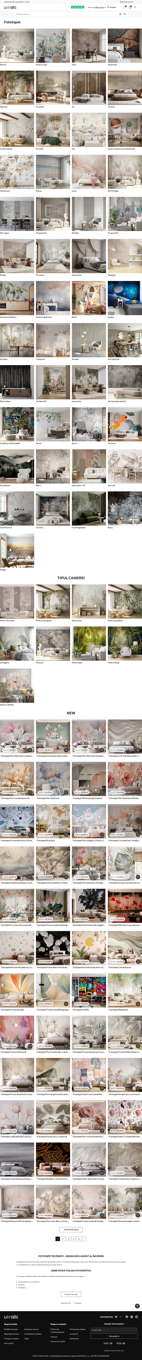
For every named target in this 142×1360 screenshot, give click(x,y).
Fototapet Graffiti (81, 1009)
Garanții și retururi (31, 1329)
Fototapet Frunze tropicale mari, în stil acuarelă (125, 883)
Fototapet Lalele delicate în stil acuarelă (17, 1136)
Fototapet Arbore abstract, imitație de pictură (53, 883)
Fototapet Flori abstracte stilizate (124, 798)
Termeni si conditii (58, 1341)
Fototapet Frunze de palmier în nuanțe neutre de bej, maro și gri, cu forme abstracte (89, 1052)
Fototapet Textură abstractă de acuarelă (17, 1179)
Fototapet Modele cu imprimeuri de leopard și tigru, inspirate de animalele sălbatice (53, 1179)
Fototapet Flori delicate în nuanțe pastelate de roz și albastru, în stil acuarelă (17, 756)
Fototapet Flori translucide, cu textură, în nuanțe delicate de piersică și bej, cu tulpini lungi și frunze (53, 1052)
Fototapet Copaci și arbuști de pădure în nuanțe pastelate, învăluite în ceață (89, 1221)
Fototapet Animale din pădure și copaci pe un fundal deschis (17, 967)
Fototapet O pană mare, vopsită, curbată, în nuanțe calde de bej (125, 1179)
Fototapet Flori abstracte (48, 798)
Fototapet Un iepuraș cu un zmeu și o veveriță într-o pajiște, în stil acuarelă (125, 1094)
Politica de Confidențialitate (57, 1330)
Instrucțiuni (8, 1343)
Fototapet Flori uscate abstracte (15, 798)
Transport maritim (11, 1338)
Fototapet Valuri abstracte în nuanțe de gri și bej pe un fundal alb (89, 1179)
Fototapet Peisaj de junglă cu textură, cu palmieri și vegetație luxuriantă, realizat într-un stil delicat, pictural (125, 1221)
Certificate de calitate (32, 1334)
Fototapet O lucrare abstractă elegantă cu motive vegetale (53, 925)
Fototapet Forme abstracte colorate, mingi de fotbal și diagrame (17, 840)
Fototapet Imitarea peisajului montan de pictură (17, 883)
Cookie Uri (74, 1334)
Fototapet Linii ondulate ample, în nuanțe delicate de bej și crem (125, 756)
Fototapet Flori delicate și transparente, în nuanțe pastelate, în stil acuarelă (89, 756)
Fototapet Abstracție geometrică (87, 798)
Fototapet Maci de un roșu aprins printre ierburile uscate (125, 925)
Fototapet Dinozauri (46, 840)
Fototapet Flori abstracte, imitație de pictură (89, 883)
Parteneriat (74, 1338)
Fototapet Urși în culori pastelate (87, 1094)
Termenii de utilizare (78, 1329)
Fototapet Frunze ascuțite (12, 1009)
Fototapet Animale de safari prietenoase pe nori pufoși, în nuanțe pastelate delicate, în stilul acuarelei (53, 756)
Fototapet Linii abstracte (120, 967)
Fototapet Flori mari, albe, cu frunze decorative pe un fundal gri (53, 1221)
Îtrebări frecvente (11, 1329)
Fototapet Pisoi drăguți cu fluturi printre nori (89, 840)
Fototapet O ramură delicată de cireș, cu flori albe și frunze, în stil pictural (125, 1052)
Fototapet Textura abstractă (13, 1052)
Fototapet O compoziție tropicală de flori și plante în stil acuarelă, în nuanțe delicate (17, 925)
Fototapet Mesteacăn (118, 1009)
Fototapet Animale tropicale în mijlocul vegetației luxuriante (89, 967)
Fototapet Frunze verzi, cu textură (52, 1136)
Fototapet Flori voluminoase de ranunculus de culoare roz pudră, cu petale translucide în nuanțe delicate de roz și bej (89, 1136)
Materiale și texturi (11, 1334)
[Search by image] (120, 14)
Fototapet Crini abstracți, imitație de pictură (125, 840)
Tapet (26, 1338)
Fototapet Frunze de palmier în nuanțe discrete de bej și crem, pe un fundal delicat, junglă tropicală (17, 1094)
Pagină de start (66, 1303)
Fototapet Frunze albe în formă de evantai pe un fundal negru (53, 967)
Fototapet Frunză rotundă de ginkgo (53, 1009)
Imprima (54, 1337)
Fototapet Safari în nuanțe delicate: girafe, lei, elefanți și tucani (125, 1136)
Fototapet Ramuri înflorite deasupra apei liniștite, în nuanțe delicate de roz (17, 1221)
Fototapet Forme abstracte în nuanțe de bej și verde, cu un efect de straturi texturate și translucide (53, 1094)
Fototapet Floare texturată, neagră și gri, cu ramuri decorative (89, 925)
